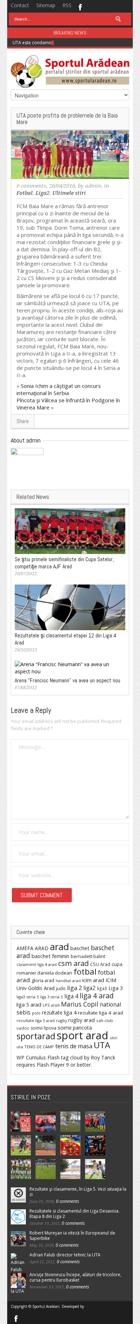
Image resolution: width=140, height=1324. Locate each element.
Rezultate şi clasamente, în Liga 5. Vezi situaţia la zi (77, 1191)
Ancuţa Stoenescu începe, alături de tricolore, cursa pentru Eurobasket (75, 1277)
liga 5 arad (29, 1004)
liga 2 (74, 988)
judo (61, 988)
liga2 (89, 988)
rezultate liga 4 (59, 1012)
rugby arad (81, 1020)
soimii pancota (75, 1027)
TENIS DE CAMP (39, 1046)
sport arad (82, 1035)
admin (93, 186)
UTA (102, 1045)
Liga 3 (115, 988)
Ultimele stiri (69, 193)
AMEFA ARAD (32, 948)
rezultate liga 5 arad (36, 1020)
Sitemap (45, 5)
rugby (61, 1020)
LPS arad (51, 1005)
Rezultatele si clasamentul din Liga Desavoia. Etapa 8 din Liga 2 (74, 1213)
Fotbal (25, 193)
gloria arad (43, 980)
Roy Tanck (103, 1057)
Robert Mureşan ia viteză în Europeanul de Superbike (72, 1235)
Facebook (80, 6)
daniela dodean (54, 973)
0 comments (31, 186)
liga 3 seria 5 (51, 996)
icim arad (93, 980)
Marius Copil (79, 1004)
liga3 (102, 988)
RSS (66, 5)
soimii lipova (43, 1028)
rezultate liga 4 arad (100, 1012)
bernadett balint (88, 956)
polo (36, 1013)
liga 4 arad (97, 995)
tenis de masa (73, 1046)
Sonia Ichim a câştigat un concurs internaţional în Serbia (59, 389)
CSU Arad (100, 964)
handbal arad (68, 980)
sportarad (36, 1036)
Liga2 (43, 193)
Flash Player (51, 1064)
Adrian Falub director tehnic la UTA (65, 1255)
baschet (79, 948)
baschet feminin (50, 955)
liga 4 (71, 996)
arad (59, 946)
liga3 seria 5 (28, 996)
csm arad (73, 963)
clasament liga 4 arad (37, 964)
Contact (20, 5)
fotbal (85, 971)
